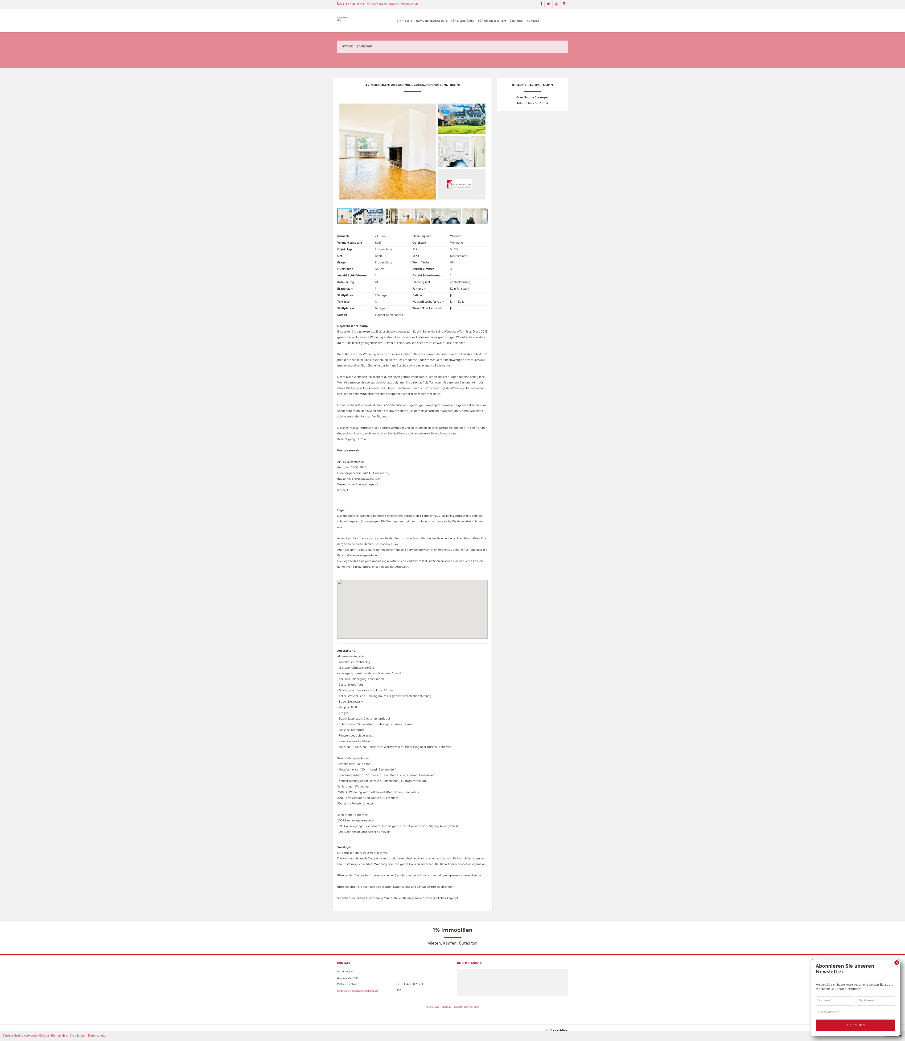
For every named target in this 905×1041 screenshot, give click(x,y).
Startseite (404, 21)
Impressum (433, 1007)
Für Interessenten (492, 21)
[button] (483, 99)
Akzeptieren (894, 1036)
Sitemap (446, 1007)
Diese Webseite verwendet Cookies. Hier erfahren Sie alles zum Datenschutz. (54, 1036)
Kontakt (533, 21)
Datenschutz (471, 1007)
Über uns (516, 21)
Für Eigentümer (462, 21)
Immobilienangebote (432, 21)
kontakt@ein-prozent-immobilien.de (395, 4)
